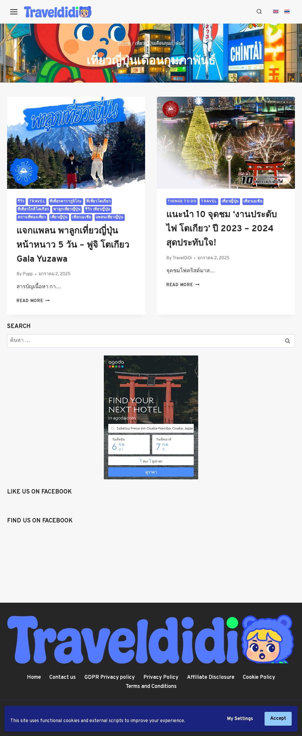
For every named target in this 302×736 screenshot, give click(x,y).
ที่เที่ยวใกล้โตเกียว (33, 209)
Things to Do (182, 201)
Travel (37, 201)
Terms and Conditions (151, 686)
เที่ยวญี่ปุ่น (59, 217)
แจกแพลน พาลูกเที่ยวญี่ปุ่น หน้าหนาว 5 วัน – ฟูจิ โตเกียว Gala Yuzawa (73, 245)
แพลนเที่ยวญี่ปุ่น (110, 217)
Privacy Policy (160, 677)
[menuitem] (275, 12)
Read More (33, 301)
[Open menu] (14, 12)
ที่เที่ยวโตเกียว (98, 201)
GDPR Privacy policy (109, 677)
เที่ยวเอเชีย (81, 217)
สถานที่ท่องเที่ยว (32, 217)
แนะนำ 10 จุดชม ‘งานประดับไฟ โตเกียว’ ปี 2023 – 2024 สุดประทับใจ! (221, 229)
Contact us (62, 677)
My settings (240, 719)
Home (34, 677)
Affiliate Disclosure (210, 677)
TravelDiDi (182, 258)
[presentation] (76, 143)
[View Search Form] (259, 11)
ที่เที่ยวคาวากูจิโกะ (66, 201)
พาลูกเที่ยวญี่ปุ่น (67, 209)
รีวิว (21, 201)
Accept (278, 719)
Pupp (28, 274)
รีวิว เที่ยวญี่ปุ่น (97, 209)
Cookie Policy (259, 677)
